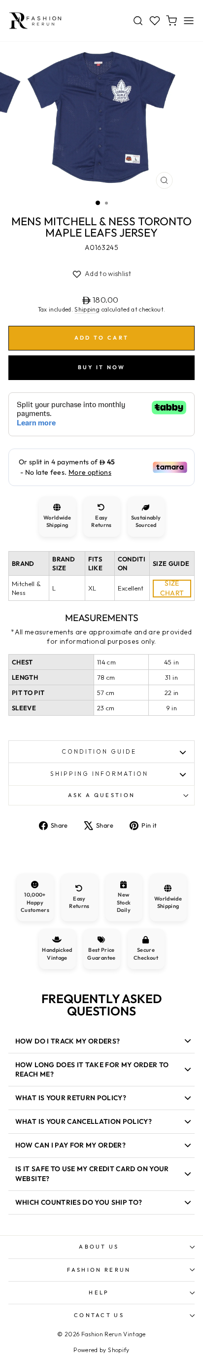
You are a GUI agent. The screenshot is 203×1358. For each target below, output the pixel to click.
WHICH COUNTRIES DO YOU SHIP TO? (78, 1202)
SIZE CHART (172, 588)
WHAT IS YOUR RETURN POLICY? (70, 1097)
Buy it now (102, 367)
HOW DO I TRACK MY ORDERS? (67, 1041)
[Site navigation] (189, 21)
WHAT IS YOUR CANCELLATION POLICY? (83, 1121)
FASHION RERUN (99, 1269)
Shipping (87, 309)
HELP (99, 1292)
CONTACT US (99, 1315)
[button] (101, 274)
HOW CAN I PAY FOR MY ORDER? (70, 1145)
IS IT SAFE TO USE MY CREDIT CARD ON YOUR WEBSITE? (92, 1173)
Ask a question (101, 795)
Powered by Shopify (101, 1350)
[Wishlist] (155, 21)
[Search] (138, 21)
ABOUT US (99, 1246)
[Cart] (171, 21)
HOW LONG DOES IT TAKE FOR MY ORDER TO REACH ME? (92, 1069)
